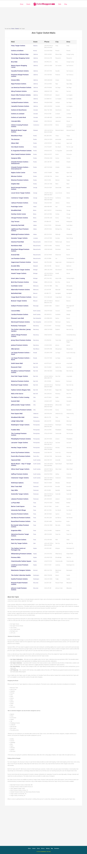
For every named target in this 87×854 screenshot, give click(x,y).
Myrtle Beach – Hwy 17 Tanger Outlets (21, 464)
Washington (36, 575)
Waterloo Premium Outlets (20, 381)
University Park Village (18, 510)
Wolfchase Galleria (17, 483)
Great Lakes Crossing (18, 278)
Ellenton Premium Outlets (19, 180)
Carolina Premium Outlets (19, 314)
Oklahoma (35, 413)
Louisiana (35, 238)
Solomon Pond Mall (17, 242)
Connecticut (36, 125)
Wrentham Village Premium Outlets (20, 250)
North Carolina (36, 310)
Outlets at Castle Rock (18, 117)
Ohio (34, 397)
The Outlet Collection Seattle (21, 575)
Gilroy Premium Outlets (19, 91)
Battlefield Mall (16, 293)
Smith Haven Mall (17, 363)
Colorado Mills (16, 121)
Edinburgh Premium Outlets (20, 234)
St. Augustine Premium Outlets (21, 150)
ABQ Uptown (15, 349)
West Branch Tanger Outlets (20, 269)
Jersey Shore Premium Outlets (21, 340)
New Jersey (36, 325)
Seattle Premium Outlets (19, 579)
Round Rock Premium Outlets (20, 521)
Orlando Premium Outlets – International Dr (20, 168)
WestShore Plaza (16, 135)
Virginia (35, 548)
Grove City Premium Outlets (20, 452)
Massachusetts (37, 242)
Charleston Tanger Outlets (20, 478)
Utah (34, 543)
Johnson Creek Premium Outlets (19, 589)
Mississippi (35, 305)
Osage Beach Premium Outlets (21, 297)
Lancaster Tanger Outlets (19, 442)
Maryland (35, 262)
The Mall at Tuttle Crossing (20, 397)
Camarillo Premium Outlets (20, 106)
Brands (17, 28)
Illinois (34, 210)
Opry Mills (14, 490)
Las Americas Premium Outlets (21, 87)
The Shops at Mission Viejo (19, 54)
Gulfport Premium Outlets (19, 306)
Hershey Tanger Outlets (19, 447)
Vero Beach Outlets (17, 147)
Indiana (35, 221)
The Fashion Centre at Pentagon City (18, 549)
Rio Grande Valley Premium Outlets (20, 526)
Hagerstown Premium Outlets (21, 262)
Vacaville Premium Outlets (20, 71)
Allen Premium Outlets (18, 539)
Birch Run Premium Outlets (20, 282)
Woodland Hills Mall (17, 417)
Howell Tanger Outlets (18, 273)
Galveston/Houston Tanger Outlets (20, 535)
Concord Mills (15, 311)
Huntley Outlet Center (18, 214)
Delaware (35, 130)
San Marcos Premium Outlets (20, 517)
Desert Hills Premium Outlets (21, 95)
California (35, 54)
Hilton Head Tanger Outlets (20, 469)
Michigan (35, 269)
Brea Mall (14, 62)
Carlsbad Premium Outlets (19, 102)
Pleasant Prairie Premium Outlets (19, 583)
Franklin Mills (15, 430)
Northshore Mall (16, 245)
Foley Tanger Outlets (18, 45)
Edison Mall (15, 143)
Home (12, 28)
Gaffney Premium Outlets (19, 474)
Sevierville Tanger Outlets (19, 494)
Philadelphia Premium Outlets (21, 439)
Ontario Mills (15, 80)
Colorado (35, 110)
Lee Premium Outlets (18, 258)
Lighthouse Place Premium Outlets (20, 229)
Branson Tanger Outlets (19, 301)
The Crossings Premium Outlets (19, 434)
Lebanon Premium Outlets (19, 499)
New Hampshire (37, 318)
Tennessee (36, 482)
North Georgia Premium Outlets (19, 188)
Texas (34, 502)
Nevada (35, 352)
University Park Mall (17, 225)
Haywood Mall (16, 460)
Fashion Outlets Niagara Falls (20, 390)
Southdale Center (17, 286)
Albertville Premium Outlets (20, 289)
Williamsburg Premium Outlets (21, 553)
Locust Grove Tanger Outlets (20, 193)
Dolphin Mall (15, 184)
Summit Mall (15, 401)
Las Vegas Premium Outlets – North (21, 358)
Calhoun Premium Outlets (19, 203)
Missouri (35, 293)
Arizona (35, 50)
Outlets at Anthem (17, 50)
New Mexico (36, 349)
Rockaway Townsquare (18, 326)
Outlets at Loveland (17, 114)
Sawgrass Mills (16, 158)
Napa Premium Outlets (18, 84)
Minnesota (35, 286)
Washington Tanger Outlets (20, 425)
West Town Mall (16, 486)
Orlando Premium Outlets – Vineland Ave (20, 162)
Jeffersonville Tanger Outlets (20, 405)
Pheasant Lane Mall (17, 318)
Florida (35, 135)
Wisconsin (35, 582)
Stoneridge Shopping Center (20, 58)
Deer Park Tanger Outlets (19, 376)
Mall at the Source (17, 393)
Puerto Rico (36, 456)
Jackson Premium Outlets (19, 345)
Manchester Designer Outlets (21, 570)
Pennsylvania (36, 421)
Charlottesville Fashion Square (21, 561)
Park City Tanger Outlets (19, 543)
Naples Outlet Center (18, 172)
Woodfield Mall (16, 210)
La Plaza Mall (15, 502)
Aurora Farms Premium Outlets (21, 410)
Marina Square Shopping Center (19, 66)
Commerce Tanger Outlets (20, 198)
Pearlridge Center (17, 206)
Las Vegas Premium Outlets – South (21, 353)
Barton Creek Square (18, 506)
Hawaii (34, 206)
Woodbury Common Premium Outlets (20, 371)
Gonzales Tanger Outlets (19, 238)
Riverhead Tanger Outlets (19, 385)
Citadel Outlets (16, 99)
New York (35, 363)
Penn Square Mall (17, 413)
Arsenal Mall (15, 255)
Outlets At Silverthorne (19, 110)
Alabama (35, 45)
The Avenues (15, 139)
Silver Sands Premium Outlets (21, 154)
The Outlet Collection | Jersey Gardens (21, 330)
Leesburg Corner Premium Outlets (19, 565)
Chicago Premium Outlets (19, 218)
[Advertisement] (43, 18)
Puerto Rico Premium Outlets (20, 456)
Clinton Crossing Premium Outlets (19, 125)
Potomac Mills (15, 557)
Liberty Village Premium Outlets (19, 335)
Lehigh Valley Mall (17, 421)
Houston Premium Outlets (19, 514)
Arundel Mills (15, 266)
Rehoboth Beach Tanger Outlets (19, 131)
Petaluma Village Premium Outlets (20, 75)
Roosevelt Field (16, 367)
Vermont (35, 570)
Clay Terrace (15, 221)
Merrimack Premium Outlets (20, 322)
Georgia (35, 187)
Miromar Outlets (16, 176)
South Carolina (36, 460)
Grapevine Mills (16, 530)
